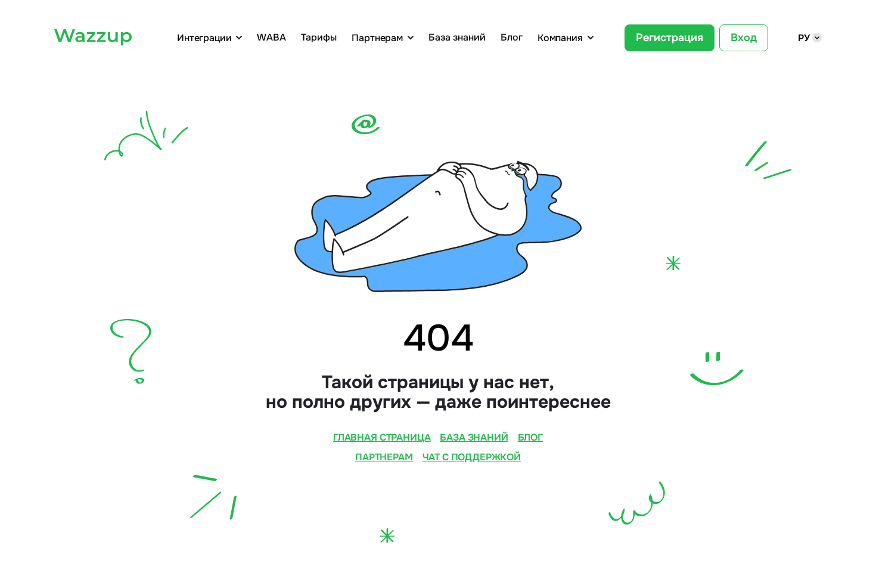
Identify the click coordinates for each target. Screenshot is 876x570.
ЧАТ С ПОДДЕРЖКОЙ (472, 457)
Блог (512, 38)
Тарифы (319, 38)
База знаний (457, 38)
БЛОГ (530, 437)
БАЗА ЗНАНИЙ (474, 437)
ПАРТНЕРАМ (384, 457)
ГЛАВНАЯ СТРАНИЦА (381, 437)
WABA (271, 38)
